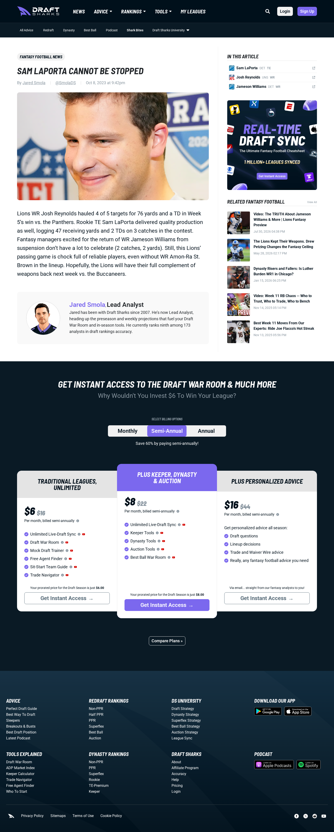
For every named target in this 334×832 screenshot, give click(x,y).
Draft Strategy (183, 708)
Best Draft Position (21, 732)
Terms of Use (83, 816)
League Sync (182, 738)
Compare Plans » (167, 640)
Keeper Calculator (20, 774)
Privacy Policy (32, 816)
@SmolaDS (65, 82)
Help (175, 780)
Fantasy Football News (41, 56)
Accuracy (179, 774)
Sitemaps (58, 816)
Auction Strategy (185, 732)
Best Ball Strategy (186, 726)
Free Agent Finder (20, 785)
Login (285, 11)
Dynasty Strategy (185, 714)
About (176, 762)
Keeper (94, 791)
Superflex (96, 726)
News (79, 11)
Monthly (127, 431)
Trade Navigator (19, 780)
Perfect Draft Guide (21, 708)
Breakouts (14, 726)
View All (312, 202)
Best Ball (90, 30)
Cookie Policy (111, 816)
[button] (83, 534)
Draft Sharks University (168, 30)
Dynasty (69, 30)
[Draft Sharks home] (38, 11)
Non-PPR (96, 708)
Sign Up (307, 11)
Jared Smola (33, 82)
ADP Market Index (20, 768)
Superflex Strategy (186, 720)
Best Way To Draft (20, 714)
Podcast (112, 30)
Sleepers (13, 720)
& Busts (29, 726)
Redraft (48, 30)
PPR (92, 720)
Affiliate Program (185, 768)
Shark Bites (135, 30)
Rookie (94, 780)
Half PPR (96, 714)
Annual (206, 431)
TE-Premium (99, 785)
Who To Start (16, 791)
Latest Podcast (18, 738)
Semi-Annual (167, 431)
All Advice (26, 30)
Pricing (177, 785)
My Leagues (193, 11)
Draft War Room (19, 762)
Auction (95, 738)
